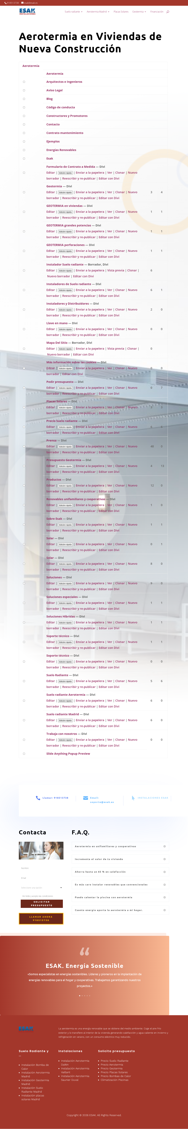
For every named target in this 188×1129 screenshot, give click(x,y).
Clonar (120, 173)
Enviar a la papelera (90, 173)
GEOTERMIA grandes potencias (68, 225)
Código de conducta (60, 107)
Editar (50, 173)
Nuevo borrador (58, 276)
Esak (49, 158)
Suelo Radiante (57, 675)
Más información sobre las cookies (71, 362)
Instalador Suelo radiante (65, 264)
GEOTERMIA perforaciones (65, 245)
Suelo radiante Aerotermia (65, 695)
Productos (53, 480)
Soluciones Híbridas (60, 616)
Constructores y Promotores (67, 116)
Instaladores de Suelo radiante (68, 284)
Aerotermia (30, 66)
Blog (49, 99)
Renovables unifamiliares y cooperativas (75, 499)
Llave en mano (57, 323)
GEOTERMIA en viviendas (64, 206)
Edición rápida (65, 173)
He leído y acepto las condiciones (37, 896)
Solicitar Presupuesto (42, 904)
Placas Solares (121, 12)
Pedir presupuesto (59, 382)
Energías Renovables (61, 150)
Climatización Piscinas (114, 1079)
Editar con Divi (109, 178)
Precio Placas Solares (114, 1072)
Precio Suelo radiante (62, 421)
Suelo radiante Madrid (62, 714)
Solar (50, 538)
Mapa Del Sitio (56, 343)
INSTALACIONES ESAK (153, 797)
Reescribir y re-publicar (79, 178)
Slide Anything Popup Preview (68, 754)
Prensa (51, 440)
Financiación (156, 12)
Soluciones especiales (62, 597)
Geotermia (137, 12)
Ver (109, 173)
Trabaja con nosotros (61, 734)
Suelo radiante (72, 12)
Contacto (53, 124)
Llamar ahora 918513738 (41, 919)
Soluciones (54, 577)
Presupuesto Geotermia (63, 460)
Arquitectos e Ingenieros (64, 82)
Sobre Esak (54, 519)
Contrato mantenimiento (64, 133)
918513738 (13, 2)
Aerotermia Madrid (97, 12)
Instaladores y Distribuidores (67, 304)
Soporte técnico (57, 636)
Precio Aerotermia (112, 1064)
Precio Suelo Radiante (114, 1060)
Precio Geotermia (111, 1068)
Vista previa (115, 270)
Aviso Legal (54, 90)
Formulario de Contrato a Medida (70, 167)
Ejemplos (53, 141)
